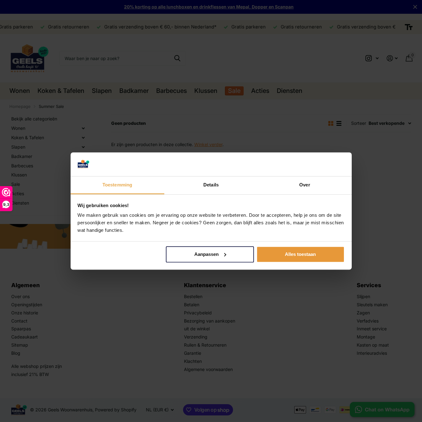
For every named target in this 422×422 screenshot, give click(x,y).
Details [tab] (211, 185)
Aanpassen (206, 254)
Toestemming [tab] (117, 185)
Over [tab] (304, 185)
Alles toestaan (300, 254)
